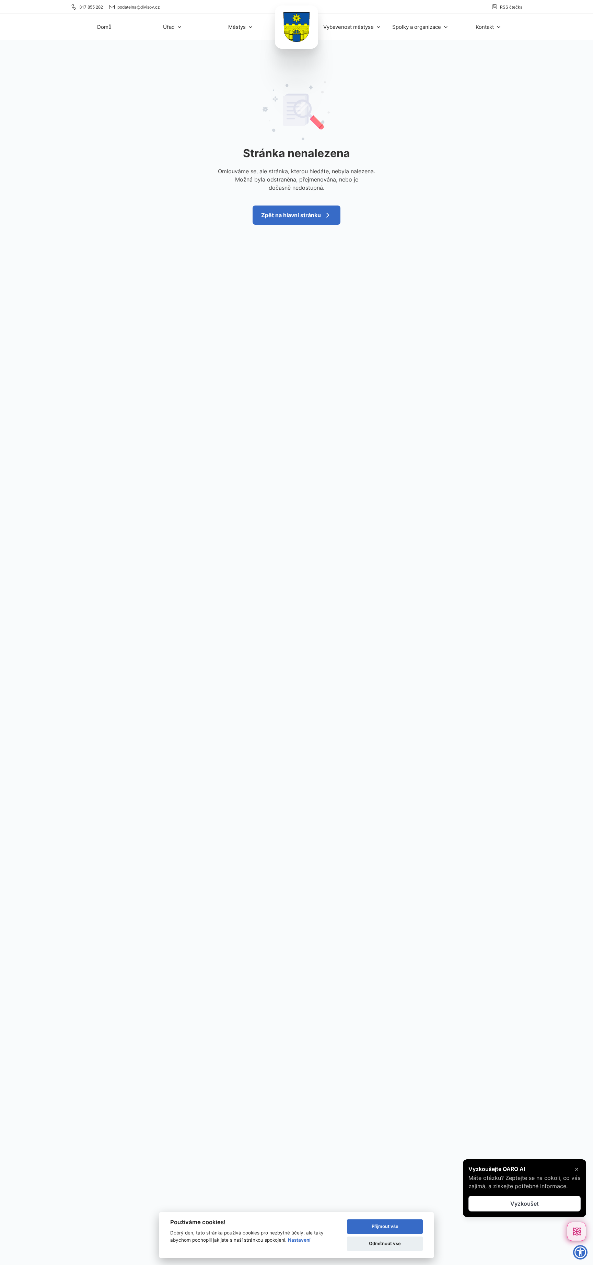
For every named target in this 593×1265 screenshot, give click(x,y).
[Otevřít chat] (576, 1231)
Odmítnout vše (385, 1243)
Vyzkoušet (524, 1203)
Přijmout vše (385, 1226)
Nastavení (299, 1240)
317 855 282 (91, 7)
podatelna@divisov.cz (138, 7)
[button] (173, 27)
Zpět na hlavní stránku (291, 215)
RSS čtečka (511, 7)
